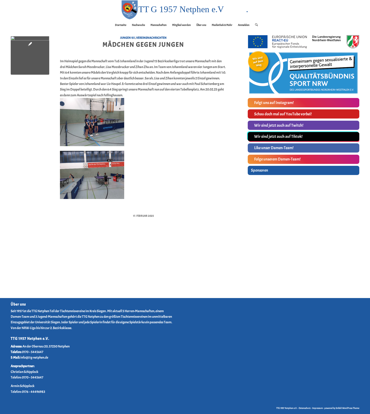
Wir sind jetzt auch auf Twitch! (278, 125)
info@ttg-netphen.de (34, 357)
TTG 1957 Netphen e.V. (287, 408)
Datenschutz (305, 408)
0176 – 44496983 (33, 392)
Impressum (317, 408)
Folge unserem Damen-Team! (277, 159)
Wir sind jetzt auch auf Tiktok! (278, 136)
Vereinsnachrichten (151, 38)
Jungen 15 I (127, 38)
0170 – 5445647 (32, 352)
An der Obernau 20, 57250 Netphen (46, 346)
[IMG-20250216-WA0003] (30, 55)
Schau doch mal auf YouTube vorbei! (283, 114)
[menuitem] (120, 25)
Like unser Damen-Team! (274, 147)
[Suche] (255, 25)
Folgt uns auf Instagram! (274, 102)
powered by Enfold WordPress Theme (341, 408)
